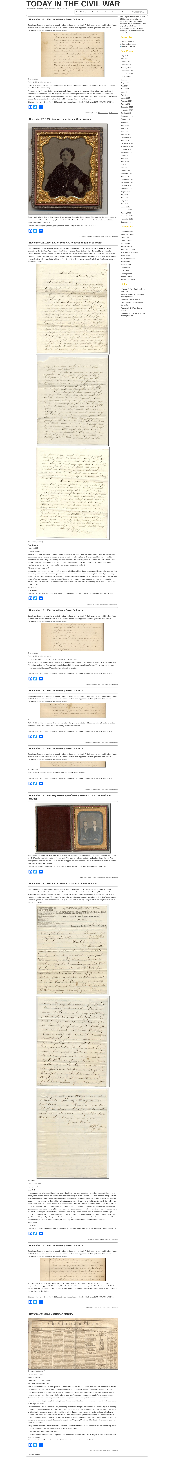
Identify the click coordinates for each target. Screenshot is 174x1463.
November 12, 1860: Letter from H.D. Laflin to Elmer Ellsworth (64, 883)
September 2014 (127, 80)
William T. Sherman (128, 280)
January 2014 (126, 104)
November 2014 (127, 74)
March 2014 (125, 98)
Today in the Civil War (73, 4)
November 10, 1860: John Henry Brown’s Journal (56, 1245)
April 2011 (124, 204)
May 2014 (124, 92)
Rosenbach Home (110, 12)
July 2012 (124, 158)
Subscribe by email (127, 42)
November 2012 (127, 146)
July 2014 (124, 86)
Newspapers (106, 1450)
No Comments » (113, 113)
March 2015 (125, 62)
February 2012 (126, 173)
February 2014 (126, 101)
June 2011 (125, 198)
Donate (124, 12)
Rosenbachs (125, 268)
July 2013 (124, 122)
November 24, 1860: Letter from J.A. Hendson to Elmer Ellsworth (65, 242)
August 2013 (125, 119)
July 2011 (124, 195)
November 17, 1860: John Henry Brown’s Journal (56, 748)
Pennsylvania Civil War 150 (131, 300)
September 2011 (127, 189)
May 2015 (124, 56)
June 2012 (125, 161)
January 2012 (126, 177)
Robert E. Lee (126, 264)
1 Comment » (114, 1239)
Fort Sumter (125, 243)
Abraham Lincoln (127, 231)
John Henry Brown (103, 113)
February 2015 (126, 65)
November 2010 (127, 219)
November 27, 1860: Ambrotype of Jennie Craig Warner (60, 119)
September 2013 (127, 116)
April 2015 (124, 59)
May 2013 (124, 128)
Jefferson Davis (126, 246)
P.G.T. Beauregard (128, 258)
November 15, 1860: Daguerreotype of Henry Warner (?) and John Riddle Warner (70, 797)
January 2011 (126, 213)
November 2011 (127, 183)
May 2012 (124, 164)
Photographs (96, 236)
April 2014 (124, 95)
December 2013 (127, 107)
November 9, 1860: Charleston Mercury (51, 1314)
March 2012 (125, 171)
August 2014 (125, 83)
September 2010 (127, 222)
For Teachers (96, 12)
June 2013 (125, 125)
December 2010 (127, 216)
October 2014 (126, 77)
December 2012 (127, 143)
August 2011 (125, 192)
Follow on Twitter (128, 46)
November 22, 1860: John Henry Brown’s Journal (56, 610)
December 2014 (127, 71)
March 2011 (125, 207)
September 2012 (127, 152)
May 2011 (124, 201)
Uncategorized (126, 274)
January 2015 (126, 68)
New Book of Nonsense (129, 252)
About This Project (82, 12)
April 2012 (124, 167)
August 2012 (125, 155)
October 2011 (126, 186)
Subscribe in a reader (128, 44)
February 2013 (126, 137)
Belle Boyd (125, 237)
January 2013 (126, 140)
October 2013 (126, 113)
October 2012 (126, 149)
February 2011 (126, 210)
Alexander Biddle (127, 234)
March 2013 (125, 134)
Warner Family (104, 236)
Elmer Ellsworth (104, 604)
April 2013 (124, 131)
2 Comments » (114, 877)
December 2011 (127, 180)
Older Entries (34, 1455)
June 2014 (125, 89)
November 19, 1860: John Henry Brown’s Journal (56, 690)
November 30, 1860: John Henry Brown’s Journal (56, 19)
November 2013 (127, 110)
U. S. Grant (125, 270)
